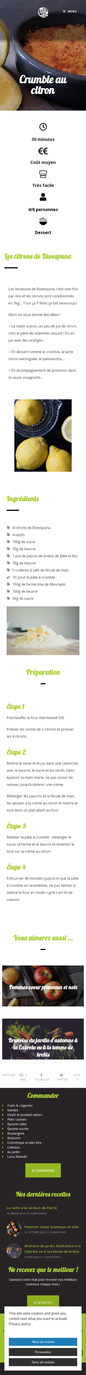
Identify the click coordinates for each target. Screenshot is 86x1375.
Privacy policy (20, 1324)
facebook (42, 1079)
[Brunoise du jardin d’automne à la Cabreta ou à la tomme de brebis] (14, 1250)
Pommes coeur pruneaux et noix (43, 987)
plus (77, 1075)
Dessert (43, 232)
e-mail (24, 1077)
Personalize (43, 1352)
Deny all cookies (43, 1362)
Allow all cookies (43, 1342)
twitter (62, 1079)
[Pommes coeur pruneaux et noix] (14, 1229)
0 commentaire (37, 1213)
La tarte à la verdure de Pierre (32, 1208)
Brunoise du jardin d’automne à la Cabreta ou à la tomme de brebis (43, 1047)
